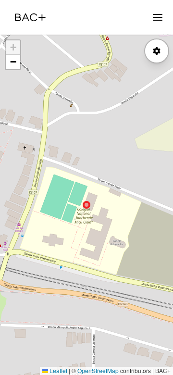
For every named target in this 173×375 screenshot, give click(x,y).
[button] (13, 47)
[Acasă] (30, 17)
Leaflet (57, 370)
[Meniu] (157, 17)
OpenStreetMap (98, 370)
